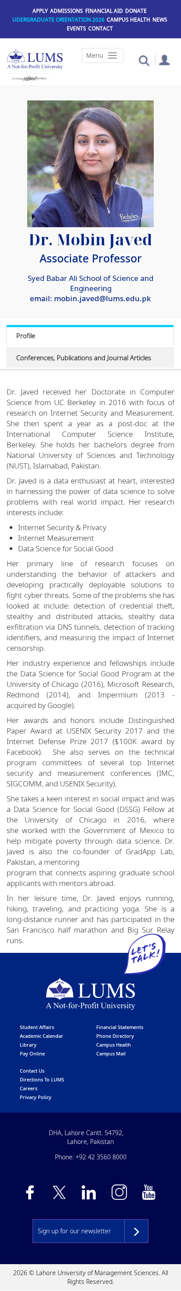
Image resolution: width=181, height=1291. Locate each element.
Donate (136, 11)
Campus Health (128, 19)
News (159, 19)
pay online (32, 1053)
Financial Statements (119, 1027)
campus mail (111, 1053)
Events (76, 28)
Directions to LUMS (42, 1079)
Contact (100, 28)
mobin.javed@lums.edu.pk (102, 298)
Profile (25, 335)
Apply (40, 11)
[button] (144, 60)
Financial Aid (104, 11)
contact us (32, 1070)
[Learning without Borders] (29, 78)
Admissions (66, 11)
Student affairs (37, 1027)
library (28, 1044)
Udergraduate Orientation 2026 (58, 19)
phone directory (115, 1036)
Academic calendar (41, 1036)
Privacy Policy (35, 1097)
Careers (28, 1088)
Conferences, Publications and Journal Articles (83, 357)
